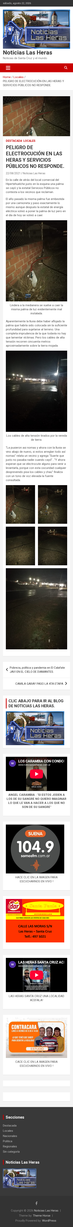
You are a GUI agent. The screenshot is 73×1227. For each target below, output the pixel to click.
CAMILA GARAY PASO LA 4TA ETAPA (39, 683)
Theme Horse (41, 1215)
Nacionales (10, 1136)
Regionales (10, 1146)
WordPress (49, 1220)
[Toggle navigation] (8, 67)
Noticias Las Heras (27, 52)
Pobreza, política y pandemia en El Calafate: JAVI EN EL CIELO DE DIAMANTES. (37, 669)
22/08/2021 (13, 173)
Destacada (14, 140)
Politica (7, 1141)
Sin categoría (11, 1151)
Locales (29, 140)
